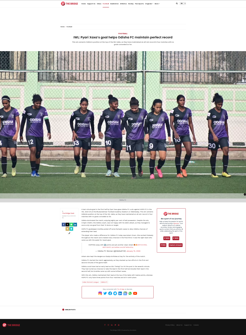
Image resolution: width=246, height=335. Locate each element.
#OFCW (140, 245)
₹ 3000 (175, 238)
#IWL (145, 245)
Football (106, 4)
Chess (99, 4)
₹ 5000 (166, 238)
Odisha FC (104, 282)
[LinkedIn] (75, 224)
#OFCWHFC (107, 247)
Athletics (123, 4)
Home (83, 4)
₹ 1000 (163, 245)
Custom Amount (175, 245)
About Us (179, 325)
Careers (196, 325)
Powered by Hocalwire (129, 330)
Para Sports (139, 4)
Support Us (91, 4)
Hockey (131, 4)
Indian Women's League (91, 282)
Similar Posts (70, 310)
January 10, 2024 (133, 251)
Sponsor (176, 223)
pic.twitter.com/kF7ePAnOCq (122, 247)
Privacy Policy (170, 325)
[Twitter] (67, 224)
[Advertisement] (123, 18)
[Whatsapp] (71, 224)
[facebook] (64, 224)
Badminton (114, 4)
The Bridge (120, 289)
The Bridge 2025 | (116, 330)
